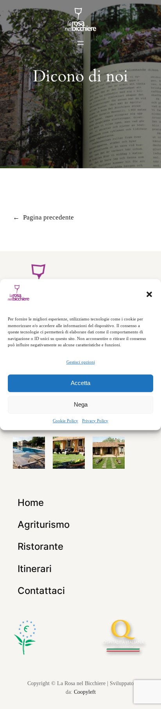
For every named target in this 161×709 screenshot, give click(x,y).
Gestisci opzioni (80, 362)
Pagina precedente (43, 217)
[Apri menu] (80, 43)
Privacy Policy (95, 420)
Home (31, 502)
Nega (81, 404)
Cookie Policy (65, 420)
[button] (149, 294)
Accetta (80, 383)
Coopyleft (85, 692)
